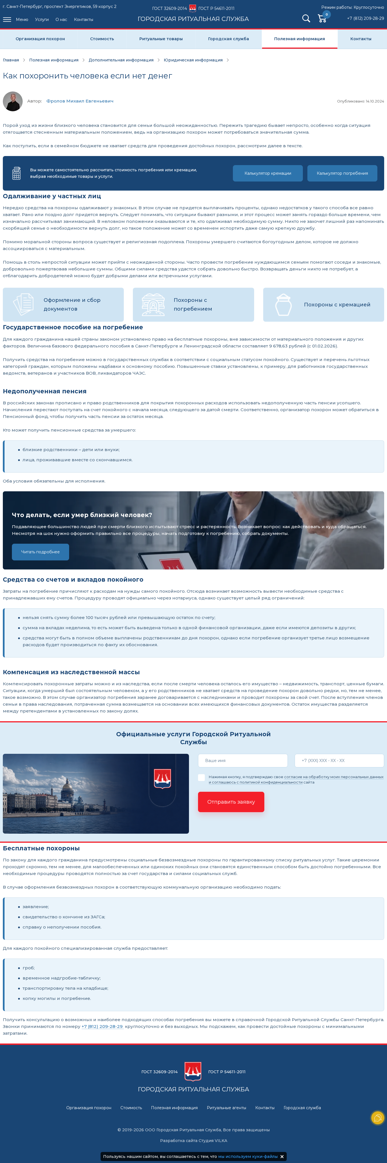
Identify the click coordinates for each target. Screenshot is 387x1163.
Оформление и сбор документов (72, 304)
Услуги (42, 20)
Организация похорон (40, 38)
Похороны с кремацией (337, 305)
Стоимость (102, 38)
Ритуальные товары (161, 38)
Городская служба (228, 38)
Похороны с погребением (193, 304)
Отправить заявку (231, 802)
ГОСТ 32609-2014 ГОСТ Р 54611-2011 (193, 14)
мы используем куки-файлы (248, 1156)
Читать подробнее (40, 551)
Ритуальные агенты (226, 1108)
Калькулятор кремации (267, 173)
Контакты (83, 20)
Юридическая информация (193, 60)
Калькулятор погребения (342, 173)
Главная (11, 60)
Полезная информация (299, 38)
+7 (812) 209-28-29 (365, 18)
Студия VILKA (213, 1140)
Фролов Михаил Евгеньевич (80, 101)
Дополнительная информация (121, 60)
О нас (61, 20)
